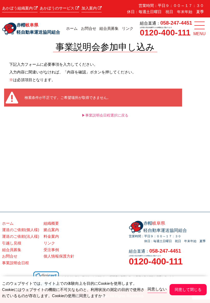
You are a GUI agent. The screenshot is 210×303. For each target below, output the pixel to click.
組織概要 (51, 223)
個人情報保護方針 (59, 256)
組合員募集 (109, 28)
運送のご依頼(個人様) (20, 230)
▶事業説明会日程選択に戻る (105, 115)
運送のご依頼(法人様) (20, 236)
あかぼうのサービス (57, 8)
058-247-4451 (176, 23)
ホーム (72, 28)
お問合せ (88, 28)
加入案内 (89, 8)
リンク (127, 28)
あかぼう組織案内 (18, 8)
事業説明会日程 (15, 263)
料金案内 (51, 236)
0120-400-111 (165, 32)
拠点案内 (51, 230)
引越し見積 (11, 243)
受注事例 (51, 250)
